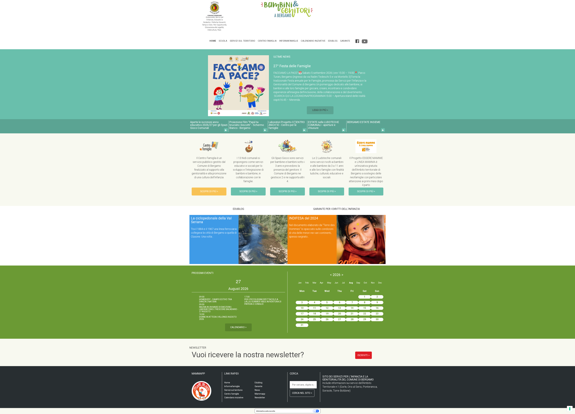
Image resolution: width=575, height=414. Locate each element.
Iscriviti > (363, 355)
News (257, 390)
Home (212, 41)
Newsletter (260, 397)
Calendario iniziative (313, 41)
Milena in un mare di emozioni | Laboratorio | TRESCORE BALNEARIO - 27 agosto (218, 309)
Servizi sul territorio (242, 41)
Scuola (223, 41)
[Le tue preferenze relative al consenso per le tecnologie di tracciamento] (570, 409)
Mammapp (260, 394)
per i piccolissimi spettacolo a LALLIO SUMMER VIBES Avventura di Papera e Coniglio (262, 301)
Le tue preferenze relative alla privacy (295, 411)
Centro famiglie (231, 394)
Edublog (333, 41)
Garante (345, 41)
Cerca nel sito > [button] (302, 393)
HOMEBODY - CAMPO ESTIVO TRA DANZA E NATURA (215, 300)
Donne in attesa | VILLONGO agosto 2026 (218, 318)
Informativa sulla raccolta (265, 411)
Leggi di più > (320, 110)
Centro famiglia (267, 41)
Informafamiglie (288, 41)
